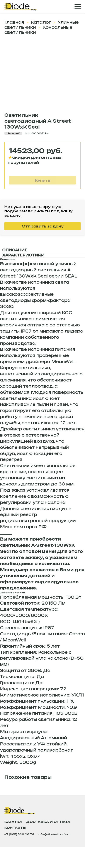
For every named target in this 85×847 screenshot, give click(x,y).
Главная (14, 22)
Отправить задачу (42, 226)
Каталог (41, 22)
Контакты (15, 827)
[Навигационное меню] (78, 6)
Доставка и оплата (48, 822)
